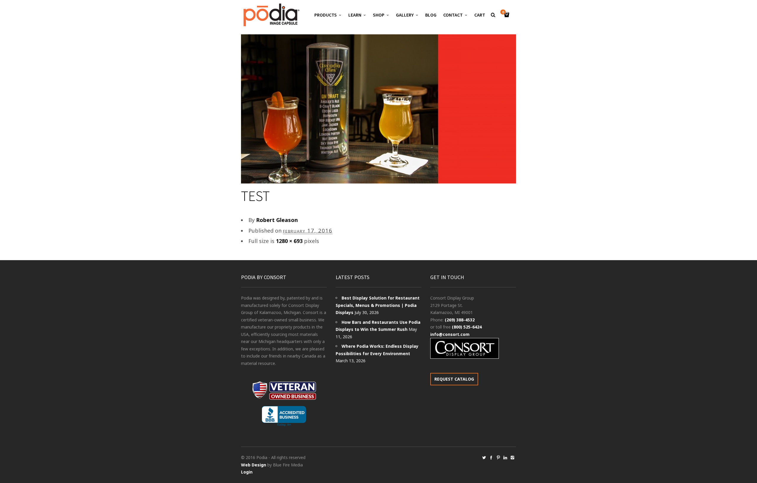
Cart (479, 15)
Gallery (405, 15)
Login (247, 472)
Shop (378, 15)
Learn (354, 15)
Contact (453, 15)
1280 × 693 (289, 240)
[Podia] (270, 15)
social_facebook (491, 457)
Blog (430, 15)
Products (325, 15)
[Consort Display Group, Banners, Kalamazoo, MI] (284, 416)
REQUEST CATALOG (454, 379)
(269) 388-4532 (460, 320)
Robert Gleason (277, 219)
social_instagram (512, 457)
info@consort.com (450, 334)
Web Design (253, 465)
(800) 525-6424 (467, 327)
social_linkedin (505, 457)
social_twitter (484, 457)
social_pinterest (498, 457)
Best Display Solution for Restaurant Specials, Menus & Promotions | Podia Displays (378, 305)
